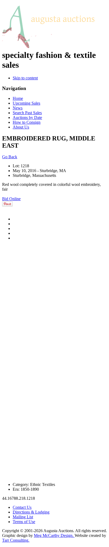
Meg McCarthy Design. (54, 535)
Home (18, 98)
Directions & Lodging (31, 512)
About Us (21, 127)
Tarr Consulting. (15, 540)
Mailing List (23, 517)
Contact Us (22, 507)
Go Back (9, 157)
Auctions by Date (27, 117)
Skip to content (25, 78)
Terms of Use (24, 521)
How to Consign (26, 122)
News (17, 108)
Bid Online (11, 198)
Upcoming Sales (26, 103)
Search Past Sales (27, 112)
